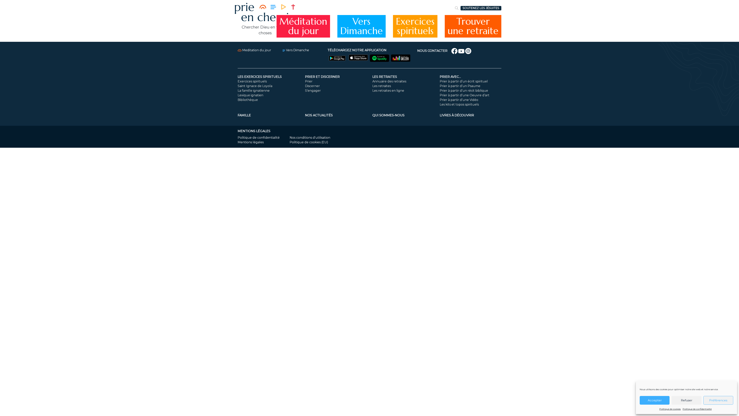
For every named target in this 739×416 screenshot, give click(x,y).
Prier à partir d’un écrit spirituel (464, 81)
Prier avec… (450, 77)
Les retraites (384, 77)
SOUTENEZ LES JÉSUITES (481, 8)
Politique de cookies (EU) (309, 142)
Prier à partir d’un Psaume (460, 86)
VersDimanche (361, 26)
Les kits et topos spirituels (459, 104)
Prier (309, 81)
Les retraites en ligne (388, 90)
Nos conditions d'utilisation (310, 137)
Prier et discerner (322, 77)
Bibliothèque (248, 100)
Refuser (686, 400)
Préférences (718, 400)
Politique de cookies (670, 409)
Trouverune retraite (473, 26)
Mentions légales (251, 142)
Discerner (312, 86)
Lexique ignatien (250, 95)
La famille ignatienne (254, 90)
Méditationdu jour (303, 26)
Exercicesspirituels (415, 26)
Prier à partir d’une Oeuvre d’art (464, 95)
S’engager (313, 90)
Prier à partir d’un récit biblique (464, 90)
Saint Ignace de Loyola (255, 86)
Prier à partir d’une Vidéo (459, 100)
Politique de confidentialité (697, 409)
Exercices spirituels (252, 81)
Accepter (655, 400)
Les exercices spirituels (260, 77)
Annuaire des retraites (389, 81)
